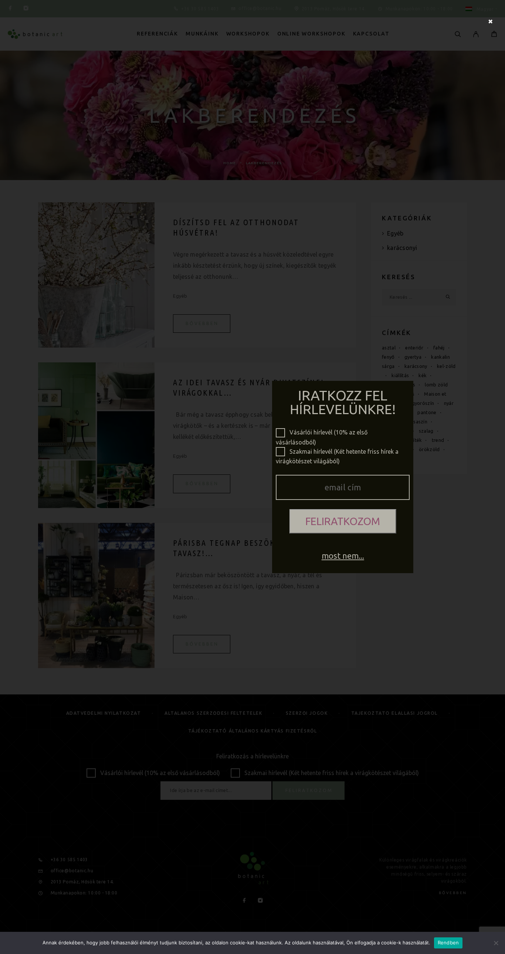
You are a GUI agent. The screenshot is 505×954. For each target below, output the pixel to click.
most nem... (343, 555)
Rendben (448, 942)
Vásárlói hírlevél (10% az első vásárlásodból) (321, 433)
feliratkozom (342, 521)
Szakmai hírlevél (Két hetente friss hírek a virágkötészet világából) (337, 452)
